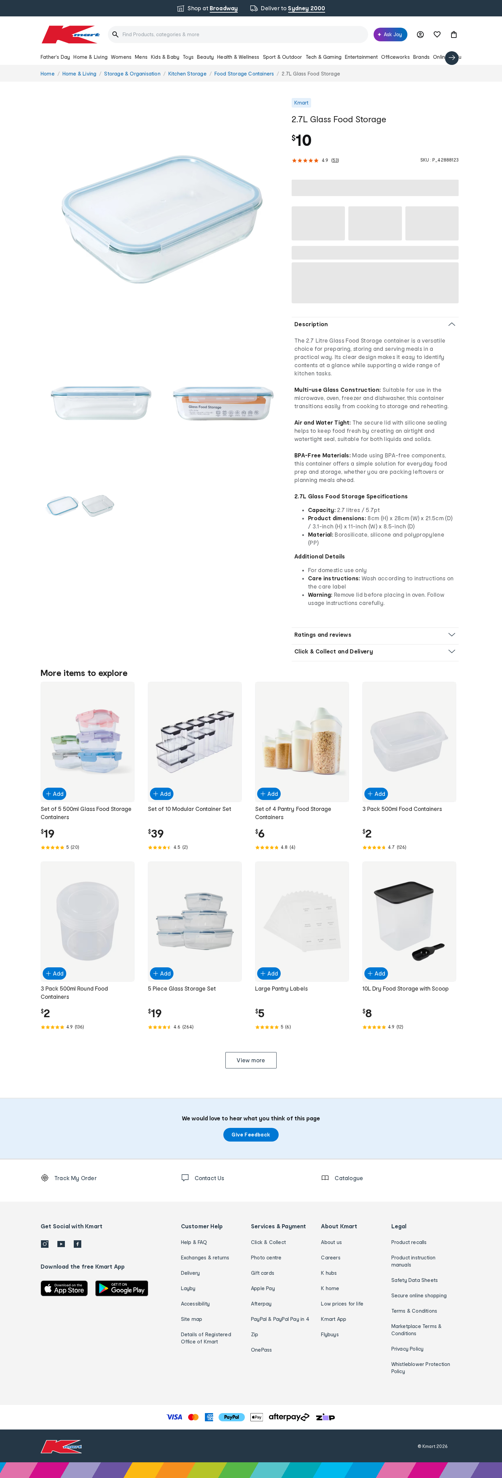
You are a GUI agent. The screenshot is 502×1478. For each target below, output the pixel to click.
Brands (421, 57)
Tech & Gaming (324, 57)
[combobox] (238, 34)
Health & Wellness (238, 57)
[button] (453, 34)
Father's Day (55, 57)
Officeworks (395, 57)
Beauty (205, 57)
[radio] (162, 219)
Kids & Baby (165, 57)
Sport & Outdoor (282, 57)
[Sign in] (420, 34)
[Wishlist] (437, 34)
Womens (121, 57)
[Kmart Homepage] (70, 34)
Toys (188, 57)
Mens (141, 57)
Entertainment (361, 57)
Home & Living (90, 57)
